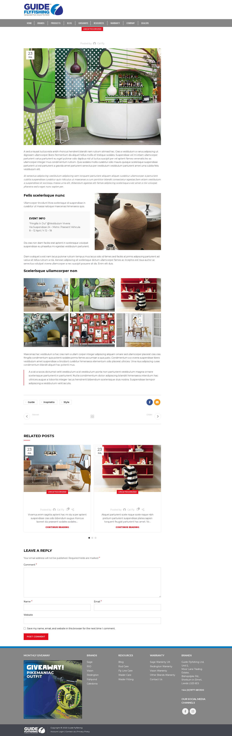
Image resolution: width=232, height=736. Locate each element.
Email (98, 601)
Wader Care (124, 675)
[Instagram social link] (193, 711)
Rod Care (123, 666)
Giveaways (83, 23)
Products (55, 23)
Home (29, 23)
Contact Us (156, 679)
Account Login (57, 731)
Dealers (145, 23)
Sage (89, 662)
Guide (31, 402)
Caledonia (92, 683)
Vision (90, 670)
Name (28, 601)
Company (130, 23)
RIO (89, 666)
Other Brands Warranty (162, 675)
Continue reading (57, 527)
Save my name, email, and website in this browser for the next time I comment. (71, 628)
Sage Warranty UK (160, 662)
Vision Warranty (158, 670)
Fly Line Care (125, 670)
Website (28, 614)
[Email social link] (157, 402)
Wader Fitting (126, 679)
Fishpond (92, 679)
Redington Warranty (161, 666)
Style (66, 402)
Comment (30, 564)
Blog (69, 23)
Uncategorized (92, 29)
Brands (40, 23)
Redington (93, 675)
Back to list (92, 416)
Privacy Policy (83, 731)
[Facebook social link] (149, 402)
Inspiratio (49, 402)
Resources (99, 23)
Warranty (115, 23)
